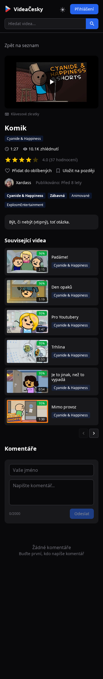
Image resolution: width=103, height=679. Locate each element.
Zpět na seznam (22, 45)
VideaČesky (28, 9)
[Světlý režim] (63, 9)
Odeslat (81, 513)
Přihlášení (84, 9)
